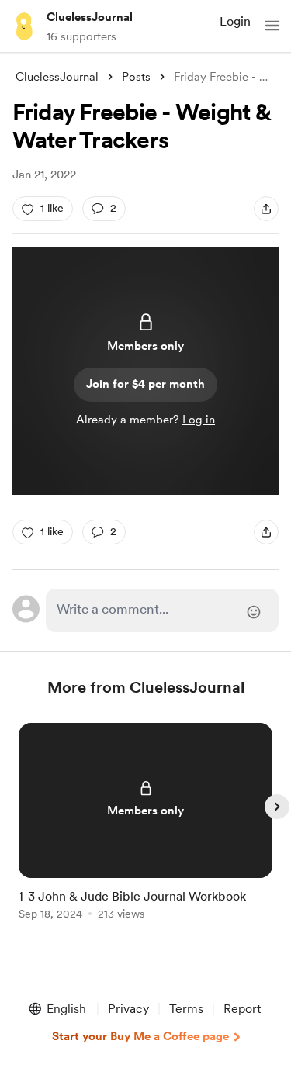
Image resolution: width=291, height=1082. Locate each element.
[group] (146, 830)
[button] (272, 25)
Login (235, 21)
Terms (186, 1008)
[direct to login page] (162, 610)
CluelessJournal (90, 17)
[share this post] (266, 208)
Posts (136, 77)
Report (242, 1008)
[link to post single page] (146, 824)
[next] (277, 806)
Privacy (128, 1008)
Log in (198, 420)
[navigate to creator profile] (24, 25)
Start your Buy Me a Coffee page (140, 1036)
